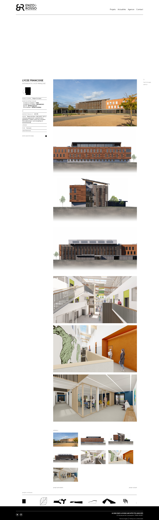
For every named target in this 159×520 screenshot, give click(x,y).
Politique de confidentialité (136, 518)
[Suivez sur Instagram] (21, 514)
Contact (139, 9)
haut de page (147, 82)
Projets (113, 9)
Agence (131, 9)
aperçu (145, 84)
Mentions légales (123, 518)
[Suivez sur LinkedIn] (17, 514)
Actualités (122, 9)
